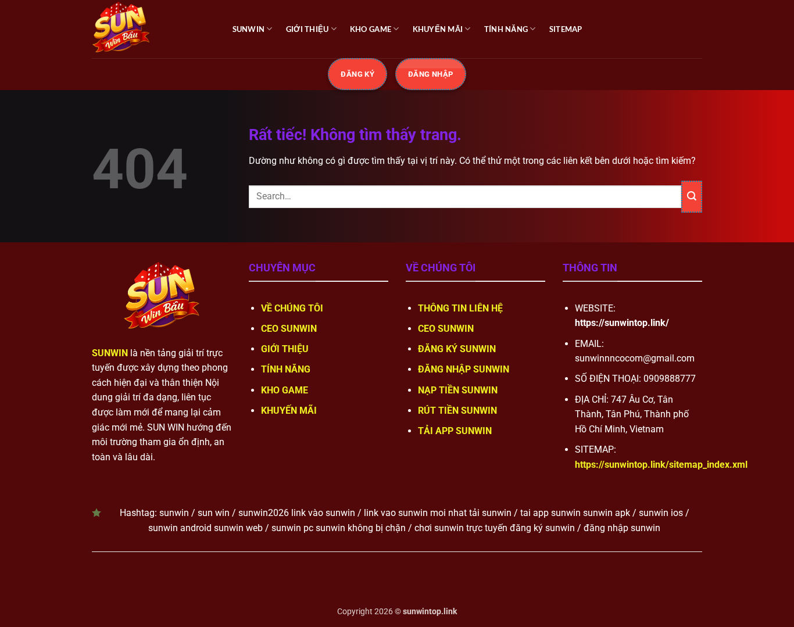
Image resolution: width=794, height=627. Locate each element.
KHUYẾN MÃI (438, 29)
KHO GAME (370, 29)
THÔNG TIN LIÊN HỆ (460, 308)
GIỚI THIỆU (307, 29)
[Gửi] (691, 197)
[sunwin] (150, 29)
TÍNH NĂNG (506, 29)
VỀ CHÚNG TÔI (292, 308)
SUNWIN (249, 29)
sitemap (565, 29)
